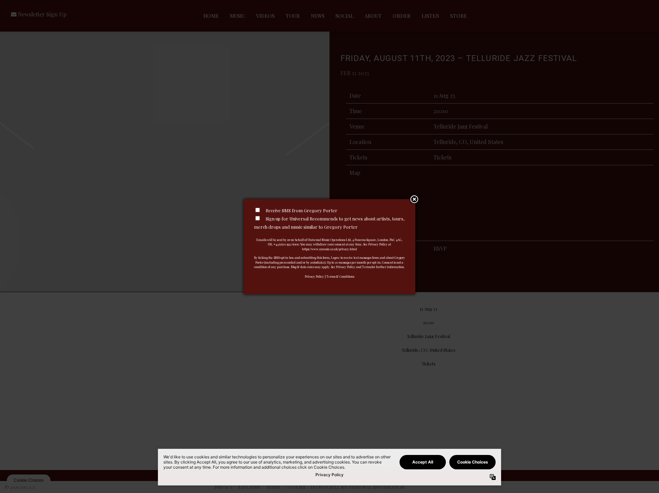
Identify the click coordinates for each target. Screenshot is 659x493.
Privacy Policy (314, 276)
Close (414, 200)
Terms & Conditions (340, 276)
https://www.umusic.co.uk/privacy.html (329, 249)
